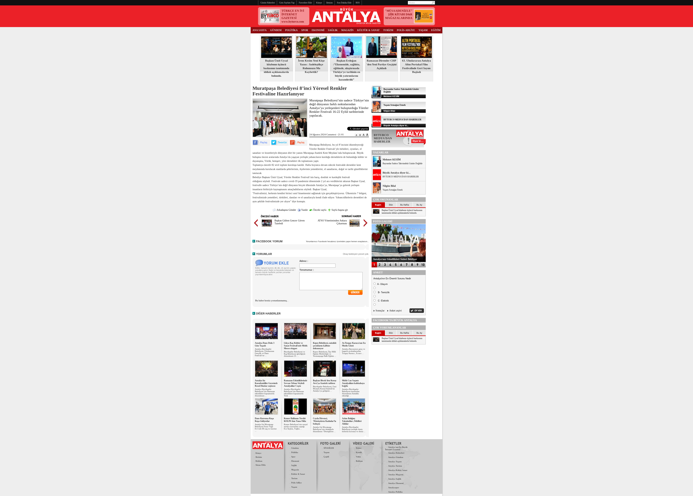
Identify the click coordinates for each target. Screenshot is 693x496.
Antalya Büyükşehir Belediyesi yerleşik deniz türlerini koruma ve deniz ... (353, 429)
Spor (293, 457)
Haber (358, 448)
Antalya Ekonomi (396, 483)
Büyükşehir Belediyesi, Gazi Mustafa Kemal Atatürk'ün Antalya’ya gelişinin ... (324, 388)
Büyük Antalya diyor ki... (397, 172)
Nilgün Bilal (389, 186)
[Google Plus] (298, 144)
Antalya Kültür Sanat (397, 470)
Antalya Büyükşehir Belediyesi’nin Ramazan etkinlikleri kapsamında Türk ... (294, 392)
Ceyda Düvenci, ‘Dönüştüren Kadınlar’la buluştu (324, 421)
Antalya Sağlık (394, 479)
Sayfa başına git (339, 210)
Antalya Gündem (395, 457)
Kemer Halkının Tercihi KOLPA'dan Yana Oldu (295, 419)
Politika (294, 452)
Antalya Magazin (395, 474)
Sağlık (294, 465)
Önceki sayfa (319, 210)
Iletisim (259, 457)
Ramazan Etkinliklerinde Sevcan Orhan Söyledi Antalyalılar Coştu (295, 383)
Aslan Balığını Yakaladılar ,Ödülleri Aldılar (351, 421)
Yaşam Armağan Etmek (394, 105)
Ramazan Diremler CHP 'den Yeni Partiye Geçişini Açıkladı (381, 64)
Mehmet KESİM (392, 159)
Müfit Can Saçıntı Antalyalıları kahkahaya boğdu (353, 383)
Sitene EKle (261, 465)
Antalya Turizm (395, 466)
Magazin (295, 470)
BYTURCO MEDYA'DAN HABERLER (402, 119)
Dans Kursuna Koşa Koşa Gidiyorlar (264, 419)
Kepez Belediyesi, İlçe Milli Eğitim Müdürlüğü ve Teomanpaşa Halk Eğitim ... (324, 354)
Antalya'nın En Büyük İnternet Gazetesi (396, 448)
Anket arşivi (395, 310)
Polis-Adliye (296, 483)
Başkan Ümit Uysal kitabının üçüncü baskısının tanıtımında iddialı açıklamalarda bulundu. (276, 68)
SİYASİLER (329, 448)
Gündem (295, 448)
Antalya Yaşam (395, 461)
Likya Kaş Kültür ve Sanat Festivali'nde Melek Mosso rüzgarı (296, 346)
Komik (359, 452)
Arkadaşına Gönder (286, 210)
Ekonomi (295, 461)
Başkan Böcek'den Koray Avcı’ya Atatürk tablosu (324, 381)
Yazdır (304, 210)
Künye (258, 453)
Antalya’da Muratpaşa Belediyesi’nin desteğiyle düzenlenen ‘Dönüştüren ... (324, 429)
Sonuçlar (380, 310)
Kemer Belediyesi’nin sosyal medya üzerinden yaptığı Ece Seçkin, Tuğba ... (296, 426)
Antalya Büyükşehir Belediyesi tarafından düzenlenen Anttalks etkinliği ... (350, 392)
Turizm (294, 478)
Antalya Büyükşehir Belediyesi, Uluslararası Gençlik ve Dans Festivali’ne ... (264, 352)
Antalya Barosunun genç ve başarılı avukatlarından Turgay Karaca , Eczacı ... (353, 351)
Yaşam (294, 487)
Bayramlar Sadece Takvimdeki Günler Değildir (402, 163)
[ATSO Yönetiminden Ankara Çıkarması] (354, 227)
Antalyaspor (393, 487)
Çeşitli (326, 457)
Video (358, 457)
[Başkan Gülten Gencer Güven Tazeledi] (266, 227)
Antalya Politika (395, 492)
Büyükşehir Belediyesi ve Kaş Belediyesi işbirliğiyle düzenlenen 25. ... (294, 354)
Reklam (259, 461)
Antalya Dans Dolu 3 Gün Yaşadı (264, 344)
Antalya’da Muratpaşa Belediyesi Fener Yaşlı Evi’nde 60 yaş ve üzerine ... (266, 427)
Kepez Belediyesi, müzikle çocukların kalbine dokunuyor (324, 346)
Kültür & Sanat (298, 474)
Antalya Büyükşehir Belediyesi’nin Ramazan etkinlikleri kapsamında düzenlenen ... (265, 392)
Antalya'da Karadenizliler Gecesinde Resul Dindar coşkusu (266, 383)
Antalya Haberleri (396, 453)
